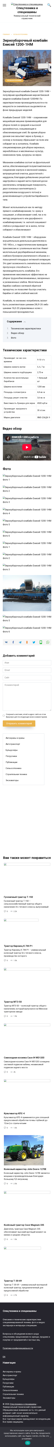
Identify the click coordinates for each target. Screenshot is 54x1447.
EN (4, 1357)
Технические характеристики (26, 328)
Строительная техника (16, 774)
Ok (27, 1443)
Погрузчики (11, 756)
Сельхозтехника (14, 80)
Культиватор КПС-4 (14, 1113)
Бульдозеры (12, 750)
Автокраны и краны (15, 738)
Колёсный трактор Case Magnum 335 (24, 1225)
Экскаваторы (12, 780)
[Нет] (50, 1437)
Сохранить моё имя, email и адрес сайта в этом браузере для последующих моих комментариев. (26, 715)
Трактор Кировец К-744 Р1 (18, 946)
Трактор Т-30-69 (13, 1280)
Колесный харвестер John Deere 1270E (25, 1169)
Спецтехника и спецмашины (23, 1404)
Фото (13, 337)
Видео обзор (17, 333)
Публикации (11, 762)
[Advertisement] (27, 817)
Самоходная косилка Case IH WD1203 (24, 1057)
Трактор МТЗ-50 (13, 1002)
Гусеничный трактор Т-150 (18, 897)
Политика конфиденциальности (18, 1348)
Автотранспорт (13, 744)
